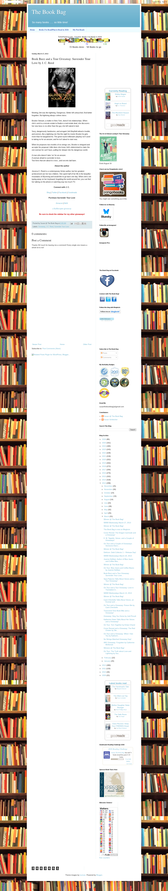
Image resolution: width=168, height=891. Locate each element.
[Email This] (76, 223)
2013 (104, 483)
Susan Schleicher (111, 420)
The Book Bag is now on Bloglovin (117, 529)
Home (32, 29)
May (106, 510)
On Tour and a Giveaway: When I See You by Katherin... (118, 635)
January (107, 661)
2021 (104, 456)
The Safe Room (120, 714)
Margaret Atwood (121, 688)
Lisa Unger (121, 716)
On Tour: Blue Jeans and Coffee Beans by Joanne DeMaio (119, 569)
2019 (104, 463)
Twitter (54, 192)
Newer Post (36, 344)
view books (129, 764)
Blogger (99, 875)
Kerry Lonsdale (121, 698)
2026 (104, 439)
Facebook (63, 192)
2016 (104, 473)
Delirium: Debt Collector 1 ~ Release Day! (120, 552)
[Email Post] (71, 223)
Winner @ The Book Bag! (113, 519)
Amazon (59, 203)
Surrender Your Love (61, 227)
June (106, 506)
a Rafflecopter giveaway (61, 208)
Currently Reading (118, 91)
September (108, 496)
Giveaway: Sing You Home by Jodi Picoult (120, 616)
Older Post (87, 344)
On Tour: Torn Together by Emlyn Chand (119, 625)
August (107, 499)
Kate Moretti (121, 115)
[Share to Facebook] (83, 223)
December (108, 486)
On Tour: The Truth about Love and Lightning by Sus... (117, 652)
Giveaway (41, 227)
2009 (104, 675)
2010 (104, 672)
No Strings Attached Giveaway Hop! (117, 639)
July (106, 503)
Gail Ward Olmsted (121, 728)
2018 (104, 466)
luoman (83, 875)
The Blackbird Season (120, 113)
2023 (104, 449)
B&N (66, 203)
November (108, 489)
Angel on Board (121, 103)
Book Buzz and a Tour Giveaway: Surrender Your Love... (116, 574)
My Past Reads (78, 29)
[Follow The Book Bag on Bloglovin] (110, 313)
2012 (104, 665)
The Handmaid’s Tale (120, 687)
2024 (104, 446)
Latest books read (118, 683)
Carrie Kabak (121, 96)
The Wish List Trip (121, 696)
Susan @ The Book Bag (113, 416)
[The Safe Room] (109, 719)
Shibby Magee (120, 94)
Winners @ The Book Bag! (114, 648)
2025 (104, 443)
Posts (104, 353)
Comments (106, 357)
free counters (104, 858)
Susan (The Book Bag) (118, 752)
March (107, 516)
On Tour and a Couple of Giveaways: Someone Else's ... (118, 545)
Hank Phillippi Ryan (121, 709)
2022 (104, 453)
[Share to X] (80, 223)
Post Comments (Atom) (51, 348)
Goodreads (72, 192)
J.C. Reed (49, 227)
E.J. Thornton (121, 105)
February (108, 658)
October (107, 493)
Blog (48, 192)
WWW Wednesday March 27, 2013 (117, 523)
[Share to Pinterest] (85, 223)
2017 (104, 470)
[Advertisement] (62, 322)
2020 (104, 459)
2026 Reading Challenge (117, 749)
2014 (104, 480)
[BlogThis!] (78, 223)
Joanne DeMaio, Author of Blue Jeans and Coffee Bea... (118, 560)
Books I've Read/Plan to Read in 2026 (54, 29)
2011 (104, 669)
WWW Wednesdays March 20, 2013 (118, 556)
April (106, 513)
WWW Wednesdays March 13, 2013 (118, 593)
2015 (104, 476)
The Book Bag (49, 12)
